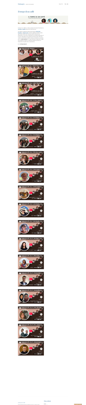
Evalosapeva (21, 4)
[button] (61, 4)
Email (45, 403)
